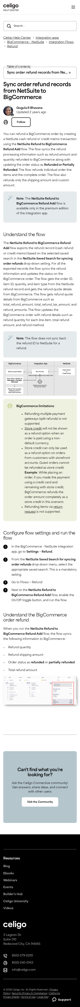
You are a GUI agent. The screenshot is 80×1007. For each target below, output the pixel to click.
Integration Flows (61, 42)
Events (8, 887)
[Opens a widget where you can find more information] (62, 1000)
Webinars (10, 880)
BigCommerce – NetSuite (25, 42)
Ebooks (8, 873)
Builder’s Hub (13, 894)
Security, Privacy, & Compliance (29, 994)
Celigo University (15, 901)
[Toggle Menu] (73, 7)
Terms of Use (28, 997)
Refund (12, 46)
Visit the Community (40, 802)
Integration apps (47, 38)
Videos (8, 908)
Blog (6, 866)
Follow (21, 122)
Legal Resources (46, 997)
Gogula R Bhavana (29, 108)
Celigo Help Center (17, 38)
